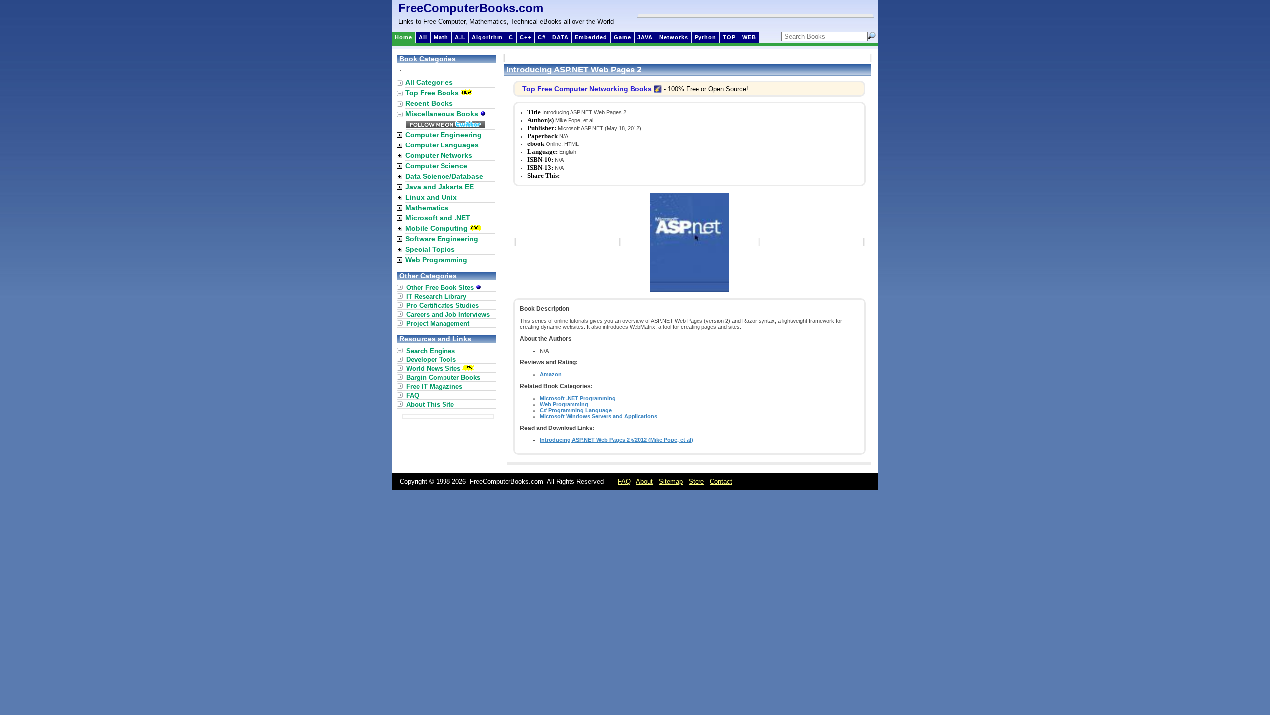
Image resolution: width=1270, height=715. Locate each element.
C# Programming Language (576, 410)
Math (441, 37)
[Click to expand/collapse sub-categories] (399, 135)
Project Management (437, 323)
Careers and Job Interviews (448, 314)
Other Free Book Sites (441, 287)
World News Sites (433, 368)
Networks (673, 37)
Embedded (591, 37)
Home (403, 37)
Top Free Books (432, 93)
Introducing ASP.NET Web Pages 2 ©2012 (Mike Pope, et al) (616, 440)
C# (542, 37)
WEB (749, 37)
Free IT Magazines (434, 386)
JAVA (645, 37)
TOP (729, 37)
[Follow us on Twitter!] (445, 126)
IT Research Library (436, 296)
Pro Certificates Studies (442, 305)
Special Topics (430, 249)
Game (622, 37)
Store (696, 481)
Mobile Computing (436, 228)
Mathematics (426, 208)
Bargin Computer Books (443, 377)
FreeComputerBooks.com (470, 8)
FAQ (412, 395)
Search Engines (430, 351)
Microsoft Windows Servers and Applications (598, 416)
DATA (560, 37)
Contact (721, 481)
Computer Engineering (443, 135)
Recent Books (429, 103)
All (423, 37)
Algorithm (487, 37)
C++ (525, 37)
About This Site (430, 404)
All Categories (429, 82)
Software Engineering (441, 239)
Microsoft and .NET (437, 218)
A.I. (460, 37)
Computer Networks (438, 155)
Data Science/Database (444, 176)
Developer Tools (431, 359)
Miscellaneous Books (442, 114)
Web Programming (564, 404)
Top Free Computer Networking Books (587, 89)
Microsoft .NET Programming (578, 398)
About (644, 481)
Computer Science (436, 166)
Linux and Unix (431, 197)
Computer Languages (442, 145)
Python (705, 37)
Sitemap (671, 481)
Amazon (551, 374)
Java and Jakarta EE (439, 187)
